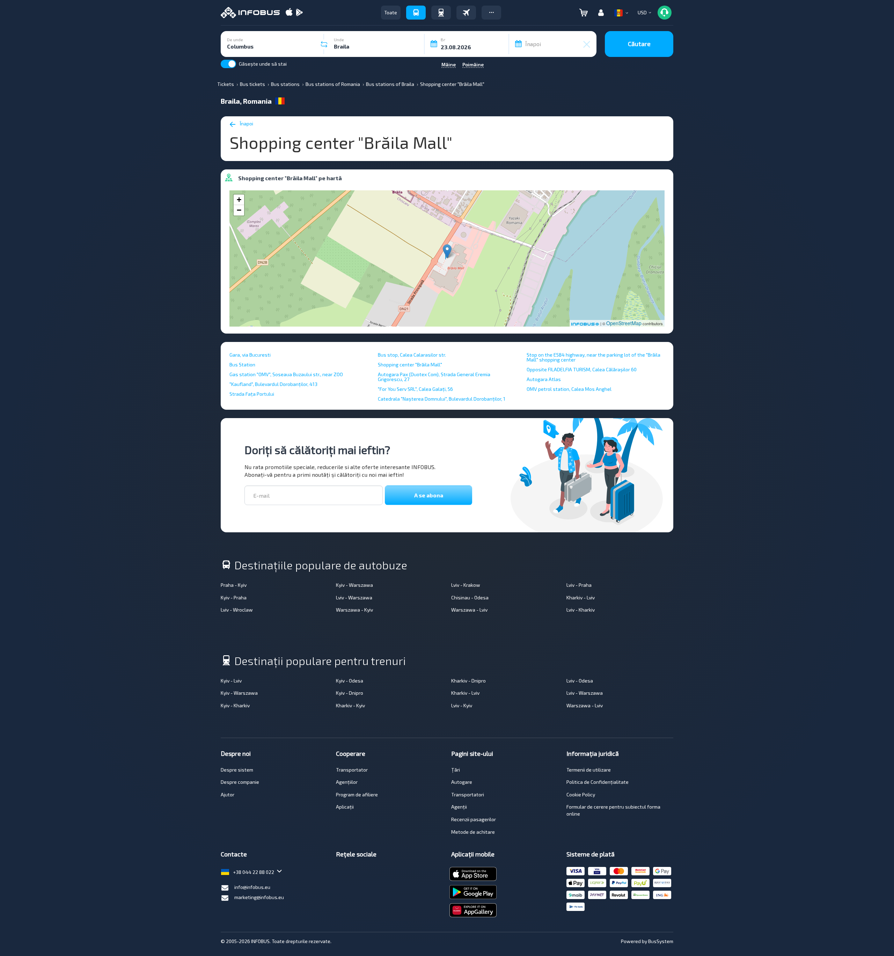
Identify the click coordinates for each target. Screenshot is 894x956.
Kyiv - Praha (234, 597)
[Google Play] (299, 12)
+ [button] (239, 199)
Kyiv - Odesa (349, 681)
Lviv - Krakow (465, 585)
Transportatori (467, 794)
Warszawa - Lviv (469, 610)
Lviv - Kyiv (461, 705)
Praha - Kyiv (234, 585)
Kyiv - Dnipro (349, 693)
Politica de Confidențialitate (597, 782)
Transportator (352, 770)
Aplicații (345, 807)
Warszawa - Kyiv (354, 610)
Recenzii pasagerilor (473, 819)
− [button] (239, 210)
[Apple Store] (289, 12)
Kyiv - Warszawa (354, 585)
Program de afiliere (357, 794)
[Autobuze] (416, 13)
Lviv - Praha (579, 585)
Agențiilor (347, 782)
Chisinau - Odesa (470, 597)
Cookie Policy (580, 794)
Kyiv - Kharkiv (235, 705)
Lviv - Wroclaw (237, 610)
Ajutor (227, 794)
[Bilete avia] (466, 13)
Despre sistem (237, 770)
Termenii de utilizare (588, 770)
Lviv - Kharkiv (580, 610)
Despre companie (240, 782)
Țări (455, 770)
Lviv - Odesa (579, 681)
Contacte (234, 854)
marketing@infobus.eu (259, 897)
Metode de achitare (473, 832)
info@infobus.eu (252, 887)
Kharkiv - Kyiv (350, 705)
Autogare (461, 782)
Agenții (459, 807)
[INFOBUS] (250, 12)
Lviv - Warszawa (354, 597)
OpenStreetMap (624, 323)
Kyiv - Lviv (231, 681)
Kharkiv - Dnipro (468, 681)
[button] (491, 13)
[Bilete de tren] (441, 13)
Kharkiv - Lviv (580, 597)
